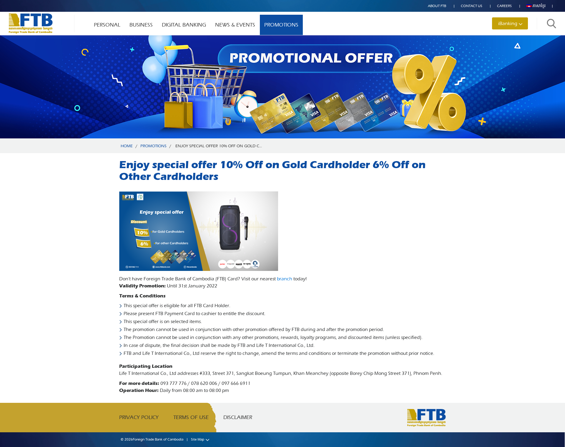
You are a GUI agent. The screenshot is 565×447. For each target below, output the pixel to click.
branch (284, 279)
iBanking (507, 23)
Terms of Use (191, 417)
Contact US (471, 6)
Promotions (281, 25)
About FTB (437, 6)
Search (551, 23)
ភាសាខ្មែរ (539, 6)
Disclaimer (237, 417)
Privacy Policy (139, 417)
